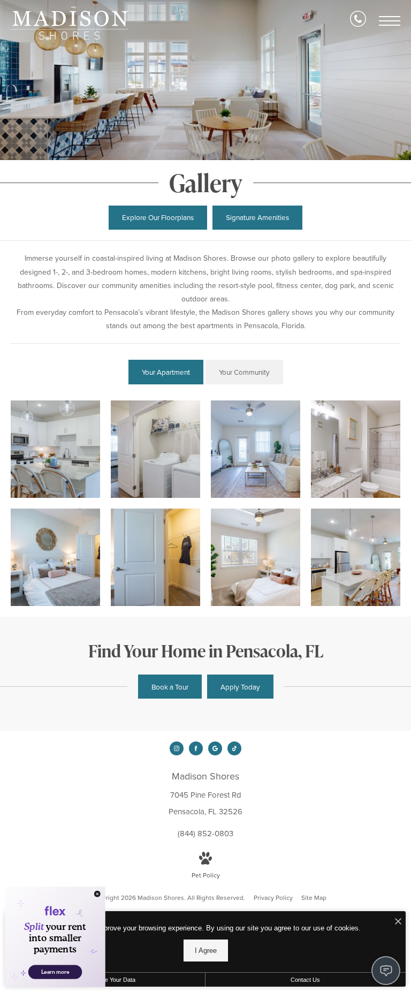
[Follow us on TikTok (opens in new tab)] (234, 748)
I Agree (206, 950)
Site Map (313, 898)
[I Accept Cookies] (398, 922)
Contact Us (305, 979)
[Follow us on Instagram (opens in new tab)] (177, 748)
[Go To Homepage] (69, 25)
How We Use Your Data (104, 979)
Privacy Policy (273, 898)
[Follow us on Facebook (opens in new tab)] (196, 748)
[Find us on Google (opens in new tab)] (215, 748)
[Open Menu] (389, 21)
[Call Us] (358, 21)
